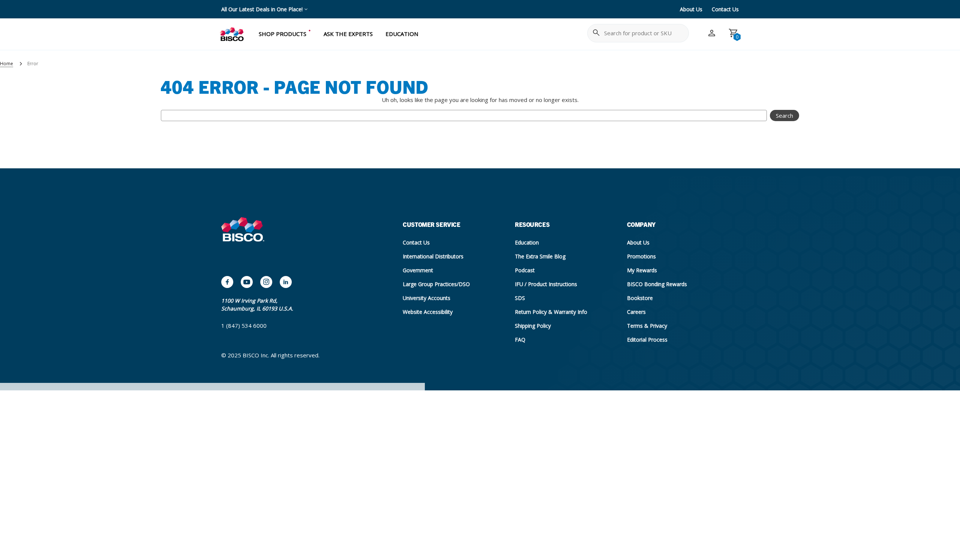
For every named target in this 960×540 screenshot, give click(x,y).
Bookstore (640, 298)
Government (418, 270)
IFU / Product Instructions (546, 284)
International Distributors (433, 256)
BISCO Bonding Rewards (657, 284)
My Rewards (642, 270)
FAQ (520, 339)
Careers (636, 311)
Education (527, 242)
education (402, 34)
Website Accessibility (428, 311)
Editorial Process (647, 339)
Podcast (525, 270)
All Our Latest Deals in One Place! (262, 9)
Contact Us (725, 9)
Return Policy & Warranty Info (551, 311)
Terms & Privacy (647, 325)
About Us (691, 9)
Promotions (641, 256)
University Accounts (426, 298)
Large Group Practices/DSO (436, 284)
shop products (282, 34)
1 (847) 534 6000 (244, 325)
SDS (520, 298)
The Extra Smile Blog (540, 256)
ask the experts (348, 34)
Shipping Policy (533, 325)
